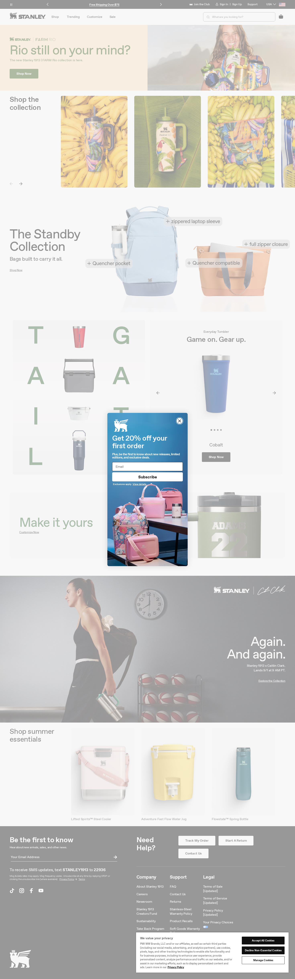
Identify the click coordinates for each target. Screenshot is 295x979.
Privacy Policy (176, 967)
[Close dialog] (179, 421)
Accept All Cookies (263, 940)
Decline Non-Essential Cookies (263, 950)
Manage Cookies (263, 960)
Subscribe (147, 477)
